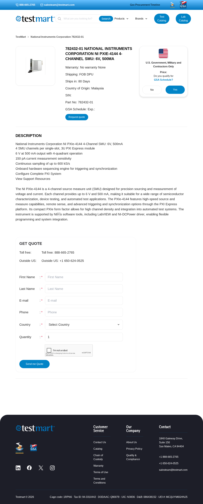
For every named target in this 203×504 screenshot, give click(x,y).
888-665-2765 (27, 4)
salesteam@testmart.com (59, 4)
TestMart (21, 37)
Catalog (97, 448)
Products (119, 18)
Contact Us (99, 442)
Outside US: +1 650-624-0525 (63, 260)
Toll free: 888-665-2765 (58, 252)
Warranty (98, 465)
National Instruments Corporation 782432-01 (57, 37)
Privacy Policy (134, 448)
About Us (131, 442)
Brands (139, 18)
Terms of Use (100, 472)
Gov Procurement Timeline (145, 4)
